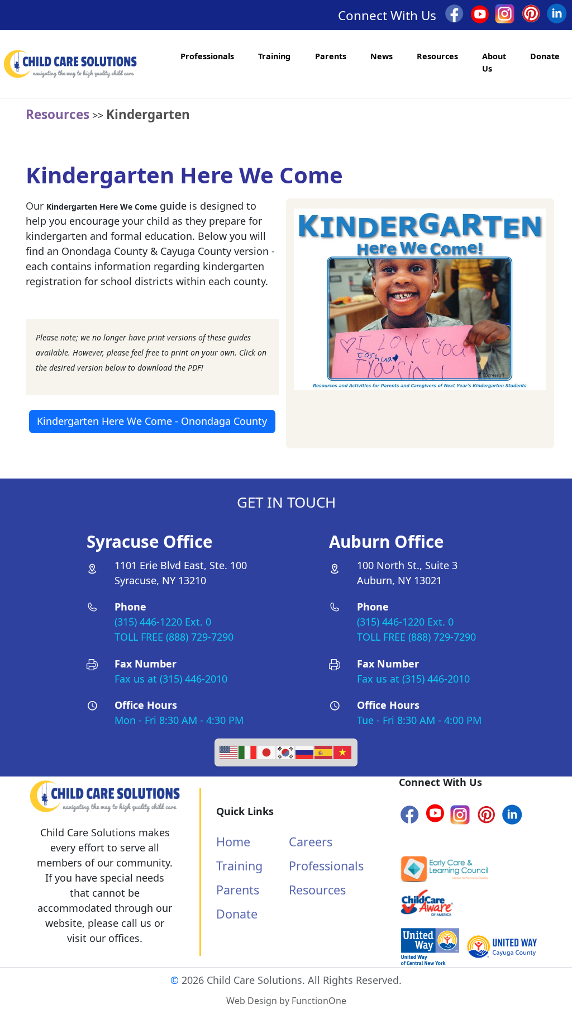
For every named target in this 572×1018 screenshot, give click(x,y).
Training (274, 56)
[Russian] (304, 751)
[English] (229, 751)
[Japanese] (267, 751)
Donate (545, 56)
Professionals (207, 56)
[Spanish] (323, 751)
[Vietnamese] (342, 751)
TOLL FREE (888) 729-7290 (174, 636)
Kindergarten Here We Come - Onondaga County (152, 421)
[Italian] (248, 751)
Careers (310, 842)
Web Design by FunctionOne (286, 1001)
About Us (494, 62)
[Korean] (286, 751)
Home (233, 842)
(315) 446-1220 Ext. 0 (163, 621)
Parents (330, 56)
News (381, 56)
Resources (437, 56)
